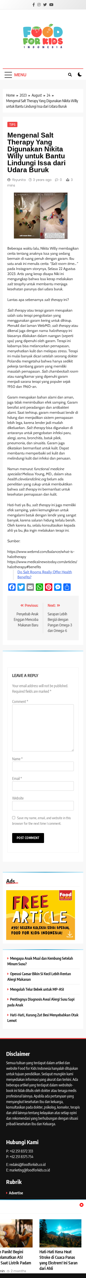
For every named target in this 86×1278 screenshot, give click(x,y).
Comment (20, 701)
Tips (12, 124)
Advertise (16, 1192)
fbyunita (19, 180)
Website (18, 798)
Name (17, 759)
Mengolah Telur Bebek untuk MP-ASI (37, 989)
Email (17, 778)
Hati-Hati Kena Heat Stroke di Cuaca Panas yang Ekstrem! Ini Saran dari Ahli (58, 1260)
